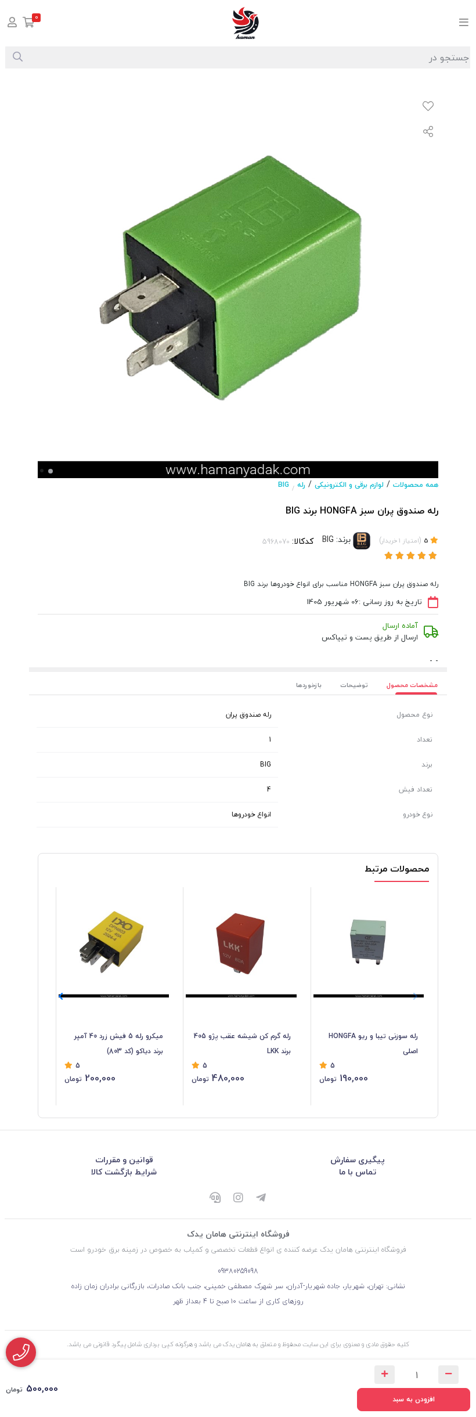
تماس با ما (357, 1172)
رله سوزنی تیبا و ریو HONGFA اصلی (373, 1043)
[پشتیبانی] (215, 1198)
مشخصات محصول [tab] (412, 685)
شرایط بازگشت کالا (124, 1172)
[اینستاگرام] (238, 1198)
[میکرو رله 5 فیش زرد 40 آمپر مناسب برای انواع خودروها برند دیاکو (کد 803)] (114, 942)
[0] (28, 23)
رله (301, 485)
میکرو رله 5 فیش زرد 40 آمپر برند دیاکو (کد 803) (118, 1043)
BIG (283, 485)
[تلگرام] (261, 1198)
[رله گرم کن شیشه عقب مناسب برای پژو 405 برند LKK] (241, 942)
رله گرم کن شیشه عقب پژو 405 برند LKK (242, 1043)
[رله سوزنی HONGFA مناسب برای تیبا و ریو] (368, 942)
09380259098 (238, 1271)
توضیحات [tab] (354, 685)
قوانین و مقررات (124, 1159)
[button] (60, 996)
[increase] (384, 1374)
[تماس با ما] (21, 1352)
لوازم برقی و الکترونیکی (349, 485)
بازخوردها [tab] (309, 685)
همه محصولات (415, 485)
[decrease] (448, 1374)
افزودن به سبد (413, 1399)
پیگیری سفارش (357, 1159)
